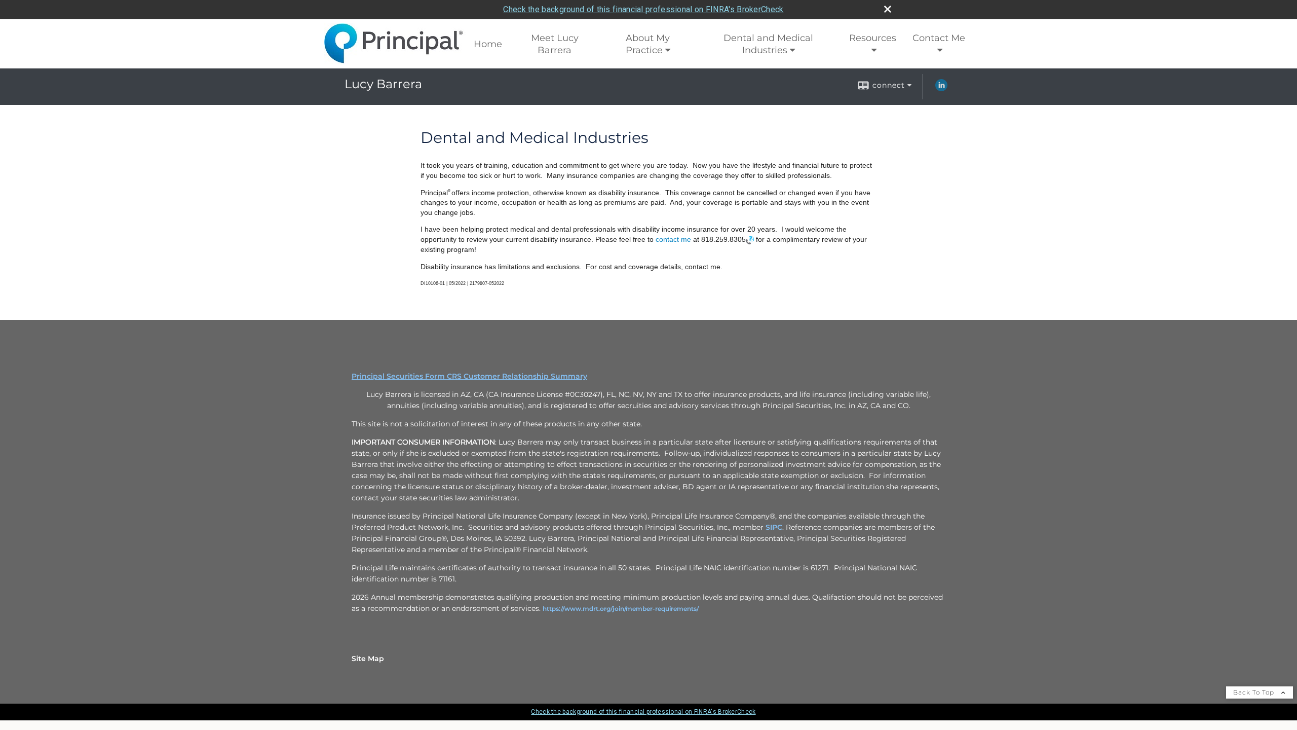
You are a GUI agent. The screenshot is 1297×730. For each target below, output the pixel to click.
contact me (673, 239)
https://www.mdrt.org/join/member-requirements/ (621, 608)
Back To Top (1254, 692)
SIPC (774, 527)
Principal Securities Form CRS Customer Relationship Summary (469, 376)
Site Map (368, 658)
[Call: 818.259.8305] (750, 239)
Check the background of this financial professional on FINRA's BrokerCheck (643, 9)
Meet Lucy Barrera (555, 44)
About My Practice (648, 44)
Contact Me (938, 38)
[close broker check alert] (888, 9)
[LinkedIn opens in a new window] (941, 88)
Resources (872, 38)
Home (488, 44)
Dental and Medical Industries (768, 44)
